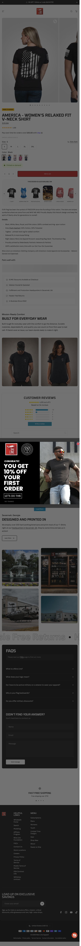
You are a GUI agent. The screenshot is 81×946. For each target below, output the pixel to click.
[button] (74, 935)
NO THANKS (9, 502)
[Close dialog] (78, 443)
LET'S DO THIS (13, 496)
